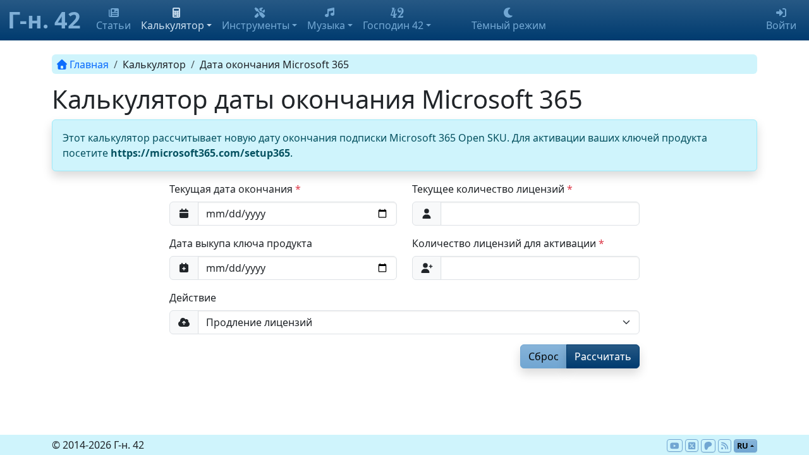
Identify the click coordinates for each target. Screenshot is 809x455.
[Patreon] (708, 445)
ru (742, 445)
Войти (781, 25)
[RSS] (724, 445)
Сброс (543, 356)
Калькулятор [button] (172, 25)
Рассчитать (603, 356)
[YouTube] (674, 445)
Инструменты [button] (255, 25)
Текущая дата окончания (231, 189)
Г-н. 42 (44, 19)
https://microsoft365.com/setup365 (200, 153)
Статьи (113, 25)
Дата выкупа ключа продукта (240, 243)
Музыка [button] (326, 25)
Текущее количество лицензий (488, 189)
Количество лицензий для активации (504, 243)
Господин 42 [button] (393, 25)
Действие (192, 298)
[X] (691, 445)
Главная (89, 64)
